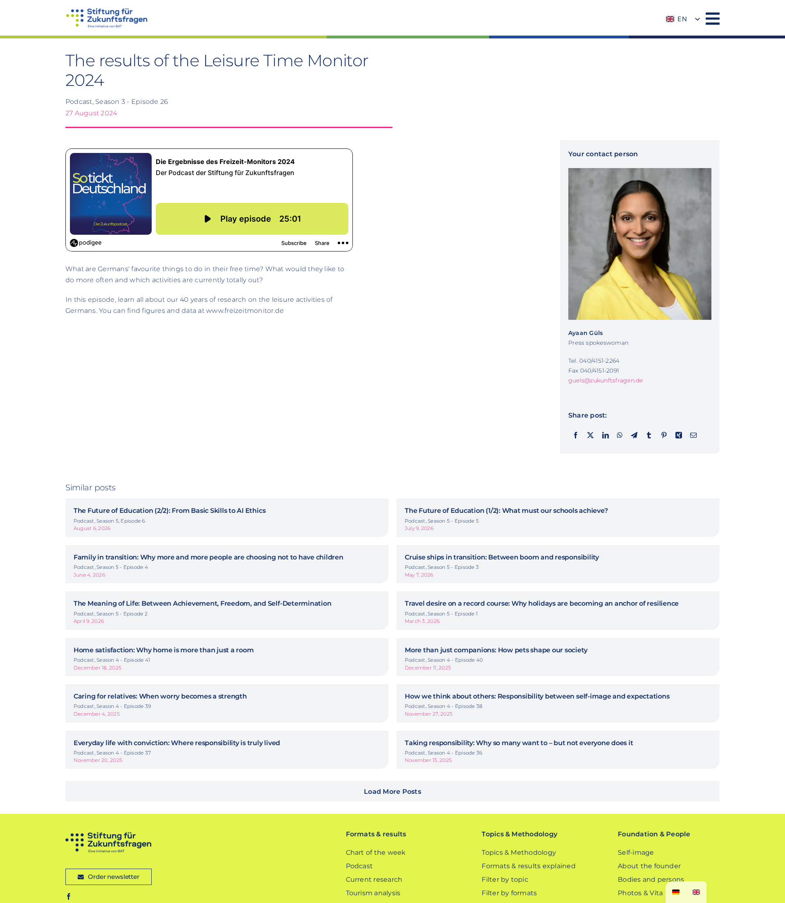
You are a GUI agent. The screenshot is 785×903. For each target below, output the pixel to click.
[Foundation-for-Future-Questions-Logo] (106, 11)
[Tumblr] (648, 435)
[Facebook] (575, 435)
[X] (590, 435)
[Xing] (678, 435)
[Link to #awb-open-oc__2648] (713, 19)
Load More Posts (392, 791)
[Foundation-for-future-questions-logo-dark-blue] (108, 835)
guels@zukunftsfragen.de (605, 380)
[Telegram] (634, 435)
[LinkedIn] (605, 435)
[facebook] (68, 896)
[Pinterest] (664, 435)
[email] (693, 435)
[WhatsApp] (620, 435)
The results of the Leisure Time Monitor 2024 (217, 70)
